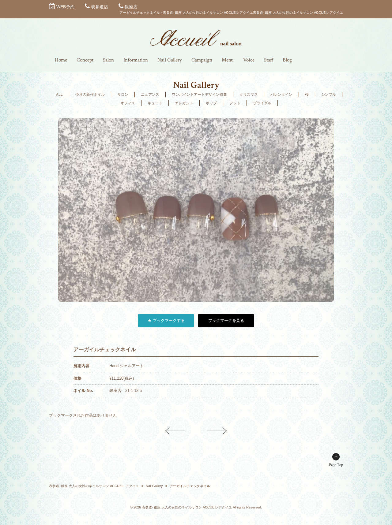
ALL (59, 94)
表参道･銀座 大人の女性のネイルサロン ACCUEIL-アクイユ (94, 486)
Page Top (336, 464)
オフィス (127, 103)
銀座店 (131, 6)
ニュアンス (150, 94)
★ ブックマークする (166, 320)
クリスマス (248, 94)
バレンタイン (281, 94)
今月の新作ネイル (90, 94)
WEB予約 (65, 6)
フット (234, 103)
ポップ (211, 103)
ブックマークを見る (226, 320)
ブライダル (262, 103)
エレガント (184, 103)
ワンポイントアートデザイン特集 (199, 94)
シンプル (328, 94)
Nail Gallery (154, 486)
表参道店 (99, 6)
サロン (122, 94)
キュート (155, 103)
